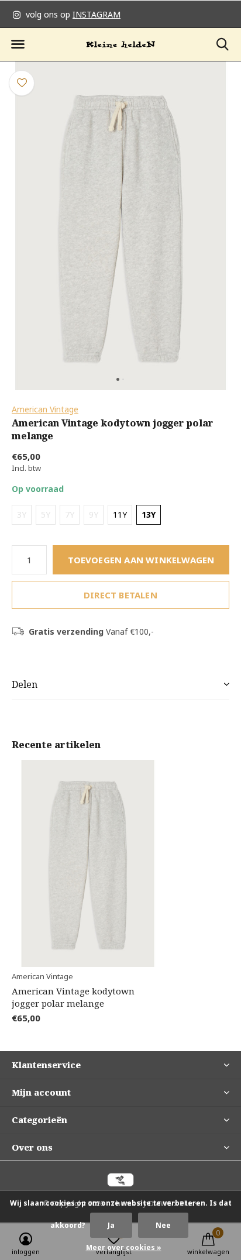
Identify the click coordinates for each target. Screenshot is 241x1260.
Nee (163, 1225)
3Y (21, 514)
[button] (17, 44)
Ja (111, 1225)
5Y (45, 514)
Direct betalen (120, 595)
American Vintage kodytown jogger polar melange (73, 997)
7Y (69, 514)
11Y (120, 514)
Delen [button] (24, 684)
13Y (149, 514)
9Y (93, 514)
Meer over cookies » (123, 1247)
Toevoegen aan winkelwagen (141, 560)
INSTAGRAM (96, 14)
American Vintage (45, 409)
